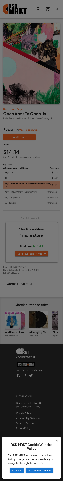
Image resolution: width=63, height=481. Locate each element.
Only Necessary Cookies (39, 470)
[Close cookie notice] (57, 440)
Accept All (17, 470)
